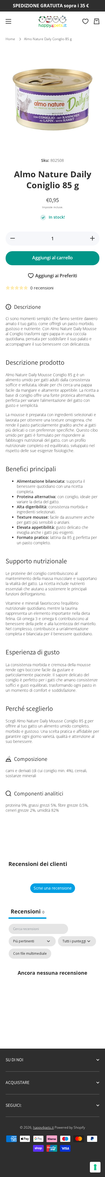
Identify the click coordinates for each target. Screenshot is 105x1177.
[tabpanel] (52, 979)
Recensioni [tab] (27, 911)
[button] (96, 21)
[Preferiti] (85, 21)
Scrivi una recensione (53, 888)
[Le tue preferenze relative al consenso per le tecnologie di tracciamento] (95, 1167)
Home (10, 39)
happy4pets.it (43, 1127)
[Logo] (53, 21)
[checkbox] (30, 954)
